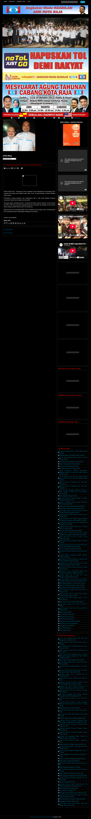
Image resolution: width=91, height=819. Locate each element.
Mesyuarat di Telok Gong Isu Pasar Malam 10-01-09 (72, 792)
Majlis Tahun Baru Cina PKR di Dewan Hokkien (71, 601)
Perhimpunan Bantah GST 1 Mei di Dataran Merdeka (22, 165)
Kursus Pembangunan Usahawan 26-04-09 (70, 548)
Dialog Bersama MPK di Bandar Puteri (69, 801)
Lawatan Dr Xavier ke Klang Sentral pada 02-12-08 (72, 758)
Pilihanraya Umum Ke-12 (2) (66, 616)
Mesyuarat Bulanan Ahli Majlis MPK (68, 788)
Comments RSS (21, 1)
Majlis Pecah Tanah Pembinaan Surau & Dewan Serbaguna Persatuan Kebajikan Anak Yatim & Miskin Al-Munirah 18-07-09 (73, 656)
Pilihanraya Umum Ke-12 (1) (66, 618)
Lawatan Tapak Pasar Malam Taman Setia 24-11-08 (72, 744)
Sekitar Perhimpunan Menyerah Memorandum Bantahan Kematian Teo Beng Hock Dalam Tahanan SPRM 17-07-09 (73, 472)
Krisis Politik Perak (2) (65, 628)
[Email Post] (22, 168)
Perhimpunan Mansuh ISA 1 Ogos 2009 (69, 468)
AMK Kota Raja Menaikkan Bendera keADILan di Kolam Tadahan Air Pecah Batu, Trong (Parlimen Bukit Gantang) (73, 491)
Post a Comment (8, 233)
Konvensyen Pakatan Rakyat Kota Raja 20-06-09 (72, 506)
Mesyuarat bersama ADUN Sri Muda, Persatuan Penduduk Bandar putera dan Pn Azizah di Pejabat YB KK (73, 703)
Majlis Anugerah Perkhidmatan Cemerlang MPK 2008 (73, 775)
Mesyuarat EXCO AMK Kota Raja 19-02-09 (70, 530)
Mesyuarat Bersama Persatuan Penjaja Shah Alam (72, 799)
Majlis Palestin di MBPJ (65, 612)
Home (5, 1)
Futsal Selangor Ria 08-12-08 (66, 614)
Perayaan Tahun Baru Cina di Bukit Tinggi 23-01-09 (72, 718)
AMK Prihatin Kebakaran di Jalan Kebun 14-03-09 (72, 583)
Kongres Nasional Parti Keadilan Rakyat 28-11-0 (71, 508)
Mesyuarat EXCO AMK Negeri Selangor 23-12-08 (72, 587)
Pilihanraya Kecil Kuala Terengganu (68, 623)
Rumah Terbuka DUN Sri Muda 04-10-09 (69, 464)
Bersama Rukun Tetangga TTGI (67, 790)
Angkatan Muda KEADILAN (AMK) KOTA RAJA (41, 817)
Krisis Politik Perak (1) (65, 630)
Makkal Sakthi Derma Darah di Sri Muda (69, 767)
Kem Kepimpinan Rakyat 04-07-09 (68, 495)
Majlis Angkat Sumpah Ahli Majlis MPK (69, 760)
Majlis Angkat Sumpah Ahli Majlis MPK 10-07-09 (71, 660)
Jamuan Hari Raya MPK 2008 (67, 782)
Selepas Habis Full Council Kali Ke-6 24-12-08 (71, 773)
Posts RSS (12, 1)
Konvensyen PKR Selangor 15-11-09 (68, 466)
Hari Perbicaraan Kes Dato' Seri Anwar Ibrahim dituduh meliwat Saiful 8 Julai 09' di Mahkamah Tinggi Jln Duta (73, 478)
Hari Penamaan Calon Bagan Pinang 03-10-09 (71, 461)
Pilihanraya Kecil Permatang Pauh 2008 (69, 621)
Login (28, 1)
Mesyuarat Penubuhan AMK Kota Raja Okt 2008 (71, 585)
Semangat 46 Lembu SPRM (66, 625)
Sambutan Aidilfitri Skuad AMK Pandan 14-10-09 (71, 455)
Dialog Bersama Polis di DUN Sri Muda (69, 708)
